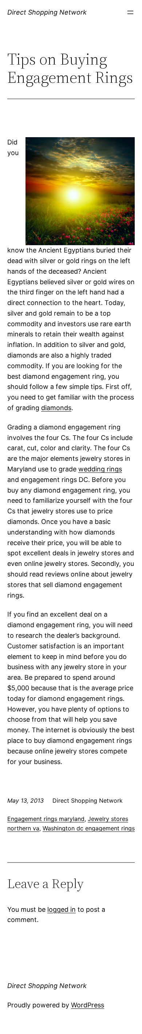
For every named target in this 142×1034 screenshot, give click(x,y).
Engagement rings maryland (45, 818)
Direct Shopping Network (47, 12)
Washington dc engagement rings (89, 828)
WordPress (87, 1005)
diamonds (56, 408)
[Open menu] (130, 12)
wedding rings (100, 469)
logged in (61, 909)
